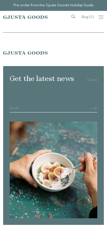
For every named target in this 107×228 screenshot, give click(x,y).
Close (92, 80)
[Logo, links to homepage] (25, 17)
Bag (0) (87, 17)
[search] (73, 17)
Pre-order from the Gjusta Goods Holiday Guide (53, 5)
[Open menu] (101, 17)
